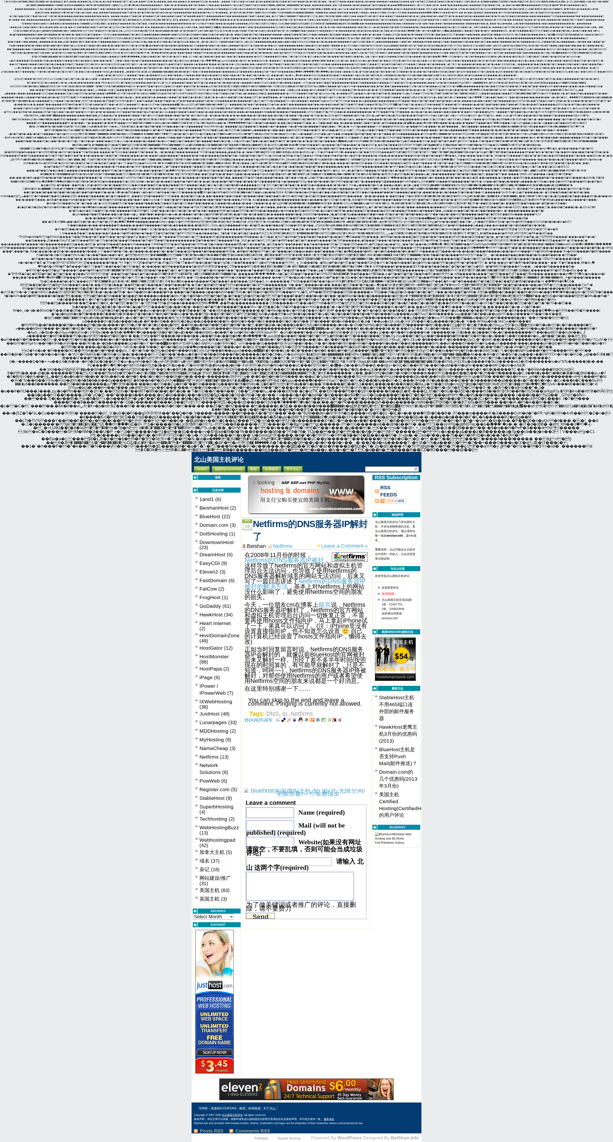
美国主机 (209, 890)
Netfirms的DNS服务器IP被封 (284, 560)
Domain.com (213, 525)
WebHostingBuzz (219, 827)
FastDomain (213, 580)
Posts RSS (211, 1130)
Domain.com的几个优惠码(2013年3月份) (398, 779)
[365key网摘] (329, 719)
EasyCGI (209, 563)
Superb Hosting (289, 1138)
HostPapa (210, 668)
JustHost (209, 713)
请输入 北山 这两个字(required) (305, 864)
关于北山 (269, 1108)
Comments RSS (252, 1130)
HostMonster (214, 656)
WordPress (349, 1137)
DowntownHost (216, 542)
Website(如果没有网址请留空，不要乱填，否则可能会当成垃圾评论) (304, 848)
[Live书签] (307, 719)
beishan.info (394, 535)
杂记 (204, 869)
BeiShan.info (405, 1137)
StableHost (212, 798)
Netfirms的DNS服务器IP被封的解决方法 (304, 584)
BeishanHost (214, 508)
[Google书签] (278, 719)
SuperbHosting (216, 806)
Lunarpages (213, 722)
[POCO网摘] (323, 719)
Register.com (214, 789)
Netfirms (209, 757)
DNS (272, 713)
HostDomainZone (219, 635)
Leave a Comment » (344, 546)
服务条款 (329, 1119)
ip (284, 713)
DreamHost (212, 554)
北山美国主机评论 (219, 459)
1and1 (206, 499)
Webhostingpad (217, 840)
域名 (204, 861)
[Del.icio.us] (283, 719)
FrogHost (210, 597)
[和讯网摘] (340, 719)
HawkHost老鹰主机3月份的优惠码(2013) (398, 734)
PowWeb (209, 781)
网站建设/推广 (215, 878)
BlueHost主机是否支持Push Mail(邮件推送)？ (398, 756)
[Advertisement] (306, 755)
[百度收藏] (294, 719)
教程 (242, 1108)
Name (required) (321, 812)
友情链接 (254, 1108)
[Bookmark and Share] (259, 719)
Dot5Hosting (213, 533)
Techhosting (213, 819)
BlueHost (209, 516)
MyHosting (211, 739)
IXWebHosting (215, 701)
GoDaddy (210, 606)
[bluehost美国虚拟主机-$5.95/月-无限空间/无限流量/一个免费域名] (306, 794)
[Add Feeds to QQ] (390, 501)
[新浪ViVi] (334, 719)
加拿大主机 (212, 852)
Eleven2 (208, 571)
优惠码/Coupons (224, 1108)
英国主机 (209, 899)
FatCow (208, 588)
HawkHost (211, 614)
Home (203, 1108)
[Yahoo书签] (289, 719)
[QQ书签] (300, 719)
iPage (206, 677)
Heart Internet (215, 623)
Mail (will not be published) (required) (295, 829)
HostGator (211, 648)
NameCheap (213, 748)
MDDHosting (213, 731)
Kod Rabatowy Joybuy (389, 842)
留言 (324, 604)
